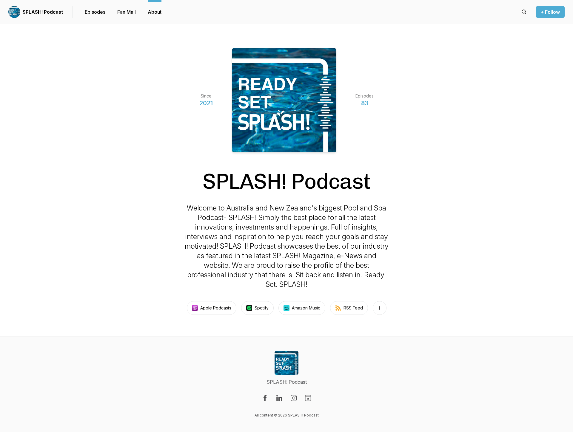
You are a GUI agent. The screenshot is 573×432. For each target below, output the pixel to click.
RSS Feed (353, 307)
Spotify (262, 307)
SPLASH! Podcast (43, 12)
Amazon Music (306, 307)
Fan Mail (126, 12)
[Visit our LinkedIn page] (279, 398)
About (154, 12)
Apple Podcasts (215, 307)
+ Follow (550, 12)
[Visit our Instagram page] (294, 398)
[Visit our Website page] (308, 398)
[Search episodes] (524, 12)
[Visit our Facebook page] (265, 398)
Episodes (95, 12)
